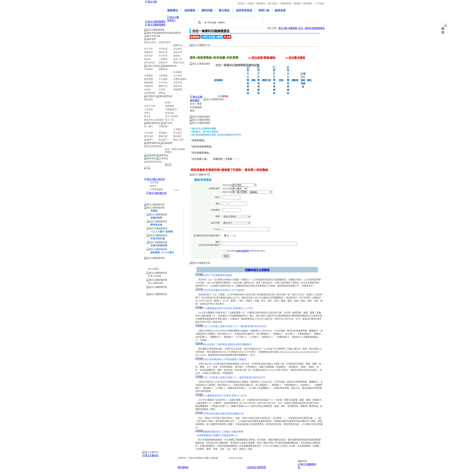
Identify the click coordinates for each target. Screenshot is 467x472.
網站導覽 (307, 3)
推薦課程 (292, 28)
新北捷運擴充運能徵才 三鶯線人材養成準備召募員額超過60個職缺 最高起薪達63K (220, 434)
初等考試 (154, 182)
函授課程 (189, 10)
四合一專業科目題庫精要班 (311, 28)
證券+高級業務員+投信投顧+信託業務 (205, 52)
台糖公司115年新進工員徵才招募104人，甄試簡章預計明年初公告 (232, 326)
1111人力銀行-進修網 (161, 231)
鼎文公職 (282, 28)
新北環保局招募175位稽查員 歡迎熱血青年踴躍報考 (224, 344)
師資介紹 (263, 10)
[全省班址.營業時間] (256, 467)
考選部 (154, 211)
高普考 (153, 186)
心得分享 (206, 36)
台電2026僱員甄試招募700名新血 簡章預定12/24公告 (225, 308)
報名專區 (224, 10)
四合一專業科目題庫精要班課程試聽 (237, 65)
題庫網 (297, 3)
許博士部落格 (154, 276)
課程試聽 (207, 10)
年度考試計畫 (157, 238)
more (176, 190)
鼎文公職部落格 (155, 283)
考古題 (227, 36)
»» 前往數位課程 (295, 57)
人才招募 (319, 3)
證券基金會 (156, 224)
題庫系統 (280, 10)
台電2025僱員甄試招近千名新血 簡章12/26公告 (222, 395)
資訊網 (241, 3)
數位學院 (272, 3)
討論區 (250, 3)
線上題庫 (217, 36)
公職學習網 (285, 3)
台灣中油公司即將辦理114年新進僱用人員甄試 (221, 359)
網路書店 (260, 3)
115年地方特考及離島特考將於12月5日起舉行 (221, 290)
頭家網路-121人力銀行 (162, 252)
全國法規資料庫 (158, 245)
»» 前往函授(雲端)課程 (261, 57)
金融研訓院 (156, 218)
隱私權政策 (182, 467)
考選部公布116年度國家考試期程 (214, 275)
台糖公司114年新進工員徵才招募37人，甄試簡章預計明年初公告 (231, 377)
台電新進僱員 (156, 189)
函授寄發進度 (244, 10)
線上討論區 (153, 269)
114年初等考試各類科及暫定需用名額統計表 (220, 413)
